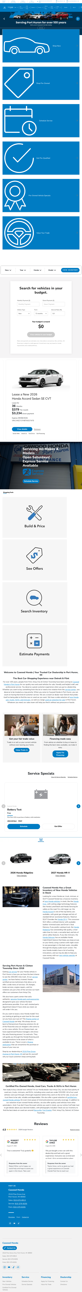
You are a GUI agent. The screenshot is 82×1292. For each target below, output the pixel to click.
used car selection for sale (55, 700)
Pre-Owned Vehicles (9, 1284)
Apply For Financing (60, 753)
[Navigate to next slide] (80, 18)
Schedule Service (31, 481)
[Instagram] (10, 1223)
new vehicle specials (67, 955)
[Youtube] (14, 1223)
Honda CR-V (62, 919)
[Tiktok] (18, 1223)
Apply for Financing (47, 1281)
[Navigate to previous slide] (1, 18)
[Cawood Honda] (8, 7)
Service (25, 1277)
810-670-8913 (20, 1200)
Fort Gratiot (47, 1110)
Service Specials (27, 1284)
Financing (46, 1277)
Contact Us (25, 1217)
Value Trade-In (22, 750)
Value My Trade (46, 1284)
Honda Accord (48, 912)
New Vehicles (6, 1281)
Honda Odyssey (49, 937)
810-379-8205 (21, 1203)
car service (13, 972)
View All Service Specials (58, 777)
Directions (11, 1217)
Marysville (38, 1110)
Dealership (65, 1277)
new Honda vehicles (52, 901)
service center (70, 689)
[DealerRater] (18, 1267)
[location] (37, 1)
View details (22, 429)
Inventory (7, 1277)
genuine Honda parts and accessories (25, 999)
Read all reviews (75, 1130)
